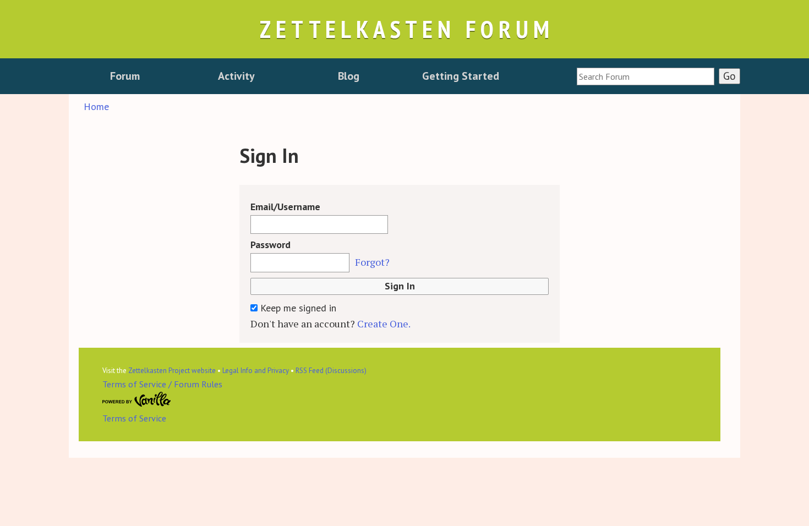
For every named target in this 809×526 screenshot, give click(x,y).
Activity (236, 76)
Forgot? (372, 262)
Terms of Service (134, 418)
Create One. (384, 323)
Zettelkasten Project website (172, 370)
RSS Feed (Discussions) (331, 370)
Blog (348, 76)
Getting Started (460, 76)
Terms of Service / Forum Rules (162, 384)
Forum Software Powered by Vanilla (136, 399)
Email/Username (285, 206)
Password (270, 244)
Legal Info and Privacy (255, 370)
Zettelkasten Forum (407, 29)
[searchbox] (645, 76)
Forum (125, 76)
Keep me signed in (297, 308)
